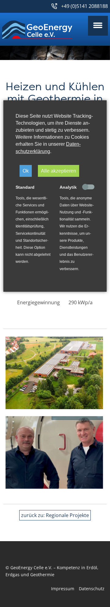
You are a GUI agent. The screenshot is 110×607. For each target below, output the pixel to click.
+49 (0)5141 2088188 (84, 6)
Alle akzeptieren (58, 170)
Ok (26, 170)
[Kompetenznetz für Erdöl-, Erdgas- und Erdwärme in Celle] (37, 29)
